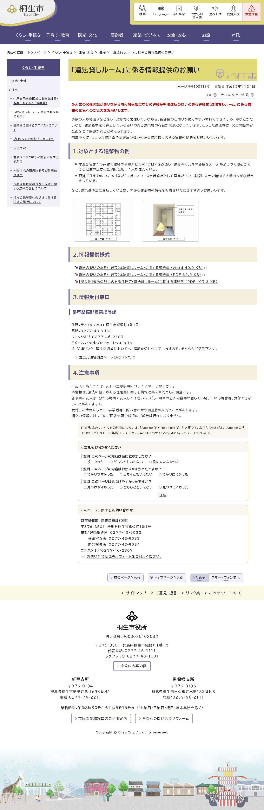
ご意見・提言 (166, 593)
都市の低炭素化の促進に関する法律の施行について (35, 199)
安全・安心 (176, 35)
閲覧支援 (233, 14)
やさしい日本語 (197, 16)
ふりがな (179, 14)
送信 (162, 495)
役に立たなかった (166, 462)
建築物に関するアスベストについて (35, 127)
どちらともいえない (129, 462)
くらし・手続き (28, 35)
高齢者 (117, 35)
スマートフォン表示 (226, 577)
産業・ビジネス (146, 35)
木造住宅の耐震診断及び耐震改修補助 (35, 172)
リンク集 (193, 593)
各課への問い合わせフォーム (165, 718)
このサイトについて (225, 593)
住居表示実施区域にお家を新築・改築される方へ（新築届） (35, 100)
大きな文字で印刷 (235, 95)
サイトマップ (136, 593)
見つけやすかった (101, 487)
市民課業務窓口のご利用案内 (102, 718)
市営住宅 (19, 148)
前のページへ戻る (127, 577)
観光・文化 (87, 35)
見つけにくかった (176, 487)
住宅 (102, 52)
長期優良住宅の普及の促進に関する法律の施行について (35, 186)
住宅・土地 (86, 52)
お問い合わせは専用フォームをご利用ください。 (124, 556)
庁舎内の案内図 (134, 666)
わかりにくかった (175, 474)
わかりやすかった (101, 474)
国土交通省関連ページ (105, 357)
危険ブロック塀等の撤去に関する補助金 (36, 159)
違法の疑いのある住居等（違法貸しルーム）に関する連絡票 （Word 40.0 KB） (141, 267)
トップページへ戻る (168, 577)
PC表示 (199, 577)
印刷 (209, 95)
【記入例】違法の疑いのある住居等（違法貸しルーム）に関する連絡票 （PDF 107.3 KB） (148, 281)
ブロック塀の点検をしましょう (33, 138)
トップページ (37, 52)
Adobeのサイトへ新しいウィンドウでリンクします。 (176, 433)
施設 (206, 35)
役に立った (96, 462)
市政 (236, 35)
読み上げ (215, 14)
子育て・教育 (58, 35)
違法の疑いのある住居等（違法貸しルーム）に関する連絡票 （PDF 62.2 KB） (140, 274)
